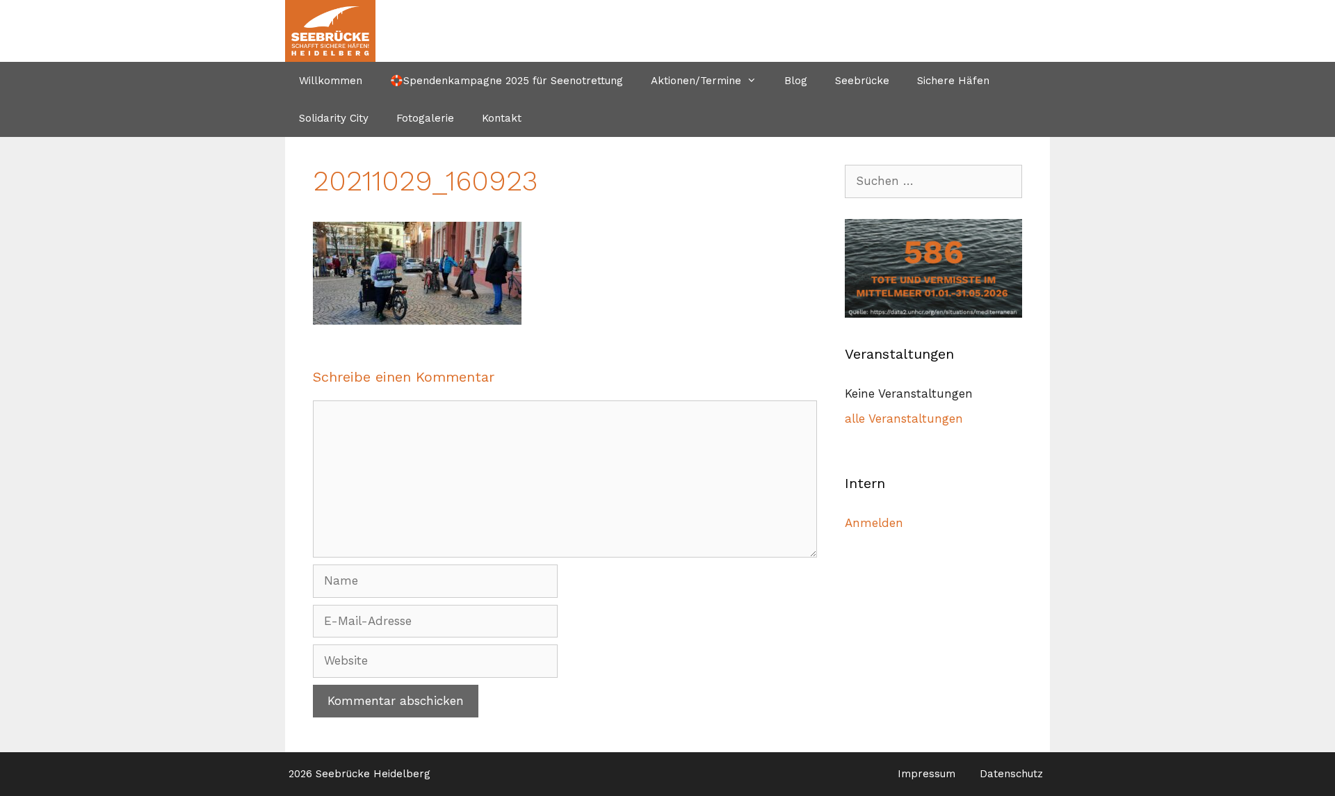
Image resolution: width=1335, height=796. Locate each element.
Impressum (926, 773)
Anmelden (874, 523)
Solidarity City (334, 118)
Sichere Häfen (953, 80)
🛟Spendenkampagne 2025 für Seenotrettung (506, 80)
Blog (795, 80)
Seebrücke (862, 80)
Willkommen (330, 80)
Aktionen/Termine (696, 80)
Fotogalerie (425, 118)
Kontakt (501, 118)
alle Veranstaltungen (904, 418)
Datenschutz (1011, 773)
